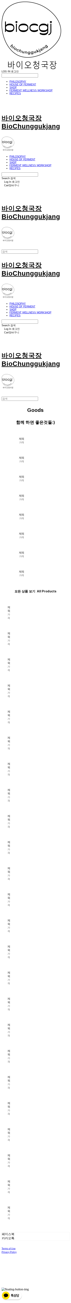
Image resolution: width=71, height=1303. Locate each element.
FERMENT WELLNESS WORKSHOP (31, 90)
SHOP (13, 87)
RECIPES (15, 93)
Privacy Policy (9, 1252)
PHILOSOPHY (17, 81)
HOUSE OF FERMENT (22, 84)
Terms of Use (9, 1248)
